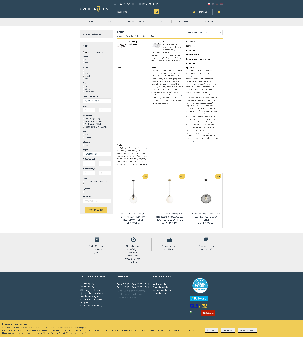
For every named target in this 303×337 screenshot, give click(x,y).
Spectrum (190, 68)
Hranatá (154, 79)
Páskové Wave (177, 87)
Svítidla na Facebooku (94, 293)
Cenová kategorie (90, 96)
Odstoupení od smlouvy (91, 305)
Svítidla (119, 36)
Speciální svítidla (132, 36)
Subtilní (169, 98)
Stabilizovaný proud (174, 95)
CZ (209, 4)
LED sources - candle (193, 114)
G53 (172, 76)
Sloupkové (165, 103)
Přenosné (190, 46)
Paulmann (121, 145)
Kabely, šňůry (162, 79)
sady (118, 161)
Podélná (154, 87)
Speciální (176, 92)
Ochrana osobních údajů (91, 299)
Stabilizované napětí (159, 95)
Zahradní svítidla (160, 287)
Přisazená (155, 89)
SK (213, 4)
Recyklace (85, 302)
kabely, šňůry (121, 148)
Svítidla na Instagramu (90, 296)
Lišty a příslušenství (158, 84)
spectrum (155, 60)
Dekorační (155, 76)
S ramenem (173, 89)
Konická (172, 81)
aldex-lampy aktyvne (166, 55)
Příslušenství (164, 89)
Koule (159, 81)
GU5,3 (176, 76)
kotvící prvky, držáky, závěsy (127, 151)
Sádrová (155, 100)
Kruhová (165, 81)
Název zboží (88, 196)
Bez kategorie (156, 103)
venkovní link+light (138, 161)
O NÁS (109, 21)
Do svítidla (163, 76)
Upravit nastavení (247, 330)
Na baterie (190, 41)
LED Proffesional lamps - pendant (205, 111)
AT (221, 4)
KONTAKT (210, 21)
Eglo (119, 68)
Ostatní (165, 41)
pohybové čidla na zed (130, 153)
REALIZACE (184, 21)
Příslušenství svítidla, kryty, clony (134, 159)
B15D (178, 81)
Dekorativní (177, 73)
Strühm (177, 58)
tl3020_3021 (156, 52)
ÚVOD (90, 21)
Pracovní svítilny (193, 55)
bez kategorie (198, 141)
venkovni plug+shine (139, 164)
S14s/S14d (156, 92)
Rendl (145, 36)
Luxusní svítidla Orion (163, 290)
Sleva (85, 83)
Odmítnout (228, 330)
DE (217, 4)
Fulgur (154, 58)
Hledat (156, 11)
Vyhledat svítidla (95, 210)
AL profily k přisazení (168, 70)
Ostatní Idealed (192, 50)
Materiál (86, 67)
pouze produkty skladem (97, 52)
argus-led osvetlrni (169, 44)
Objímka (86, 142)
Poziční (169, 87)
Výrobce (86, 189)
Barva (85, 57)
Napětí (85, 149)
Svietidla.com (159, 293)
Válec (173, 100)
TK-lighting (178, 55)
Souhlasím (211, 330)
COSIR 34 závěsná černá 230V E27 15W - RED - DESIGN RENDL (206, 216)
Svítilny (129, 148)
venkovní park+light (124, 164)
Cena (85, 106)
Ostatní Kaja (191, 63)
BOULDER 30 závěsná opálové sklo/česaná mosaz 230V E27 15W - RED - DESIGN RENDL (170, 216)
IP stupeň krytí (89, 169)
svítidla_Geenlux (162, 58)
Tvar (85, 131)
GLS (199, 119)
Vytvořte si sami (164, 100)
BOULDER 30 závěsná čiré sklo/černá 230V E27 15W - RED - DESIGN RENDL (133, 216)
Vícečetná (178, 100)
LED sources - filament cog (204, 116)
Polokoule (161, 87)
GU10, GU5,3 (206, 119)
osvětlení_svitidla (168, 50)
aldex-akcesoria (167, 52)
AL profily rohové (167, 73)
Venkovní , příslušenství (125, 167)
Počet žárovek (89, 159)
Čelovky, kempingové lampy (198, 59)
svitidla (180, 47)
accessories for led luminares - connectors (201, 70)
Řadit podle (192, 32)
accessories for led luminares (169, 60)
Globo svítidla (159, 284)
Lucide (171, 58)
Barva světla (88, 115)
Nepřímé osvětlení (172, 84)
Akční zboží (156, 70)
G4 (169, 76)
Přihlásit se (202, 12)
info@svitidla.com (150, 4)
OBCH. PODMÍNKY (137, 21)
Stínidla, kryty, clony (158, 98)
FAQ (163, 21)
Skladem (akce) (166, 92)
